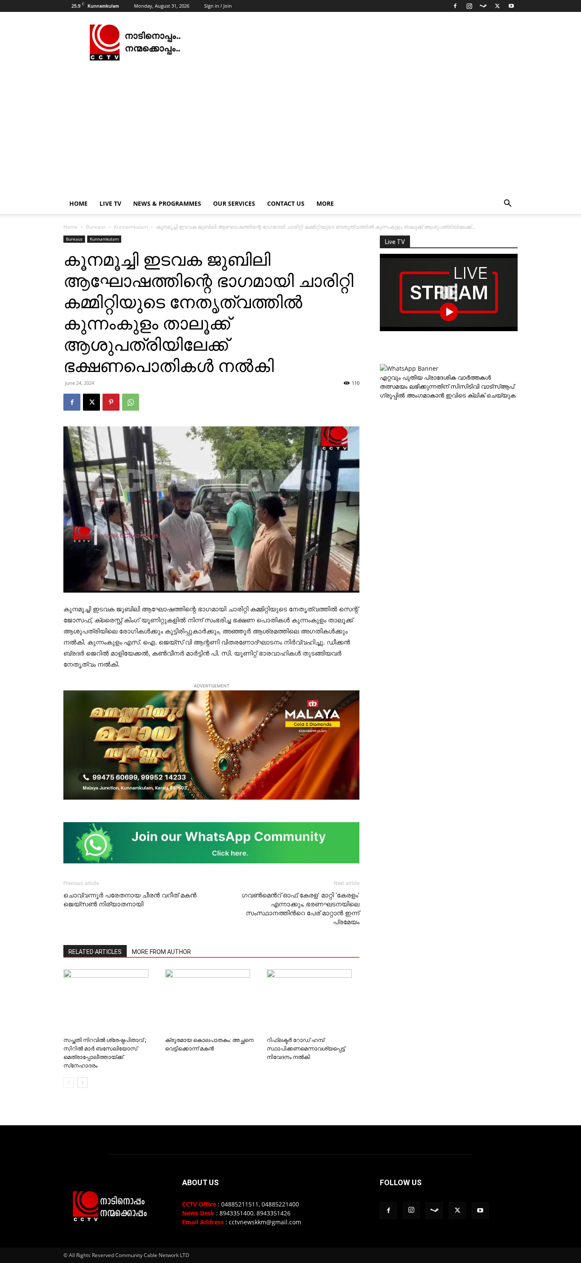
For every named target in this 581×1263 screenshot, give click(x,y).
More (325, 203)
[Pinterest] (111, 402)
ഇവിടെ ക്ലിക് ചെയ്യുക (480, 395)
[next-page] (82, 1082)
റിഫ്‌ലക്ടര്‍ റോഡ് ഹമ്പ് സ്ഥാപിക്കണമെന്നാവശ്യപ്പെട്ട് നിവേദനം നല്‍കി (306, 1048)
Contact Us (286, 203)
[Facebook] (455, 6)
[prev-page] (68, 1082)
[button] (507, 204)
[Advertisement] (290, 129)
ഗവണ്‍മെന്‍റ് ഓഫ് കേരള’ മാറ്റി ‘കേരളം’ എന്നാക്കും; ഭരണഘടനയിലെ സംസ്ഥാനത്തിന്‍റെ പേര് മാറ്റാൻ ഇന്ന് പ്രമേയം (300, 908)
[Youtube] (511, 6)
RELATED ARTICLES (95, 951)
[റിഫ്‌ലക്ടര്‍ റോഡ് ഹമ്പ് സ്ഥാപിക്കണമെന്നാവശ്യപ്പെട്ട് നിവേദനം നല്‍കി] (313, 1001)
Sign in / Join (218, 6)
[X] (497, 6)
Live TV (110, 203)
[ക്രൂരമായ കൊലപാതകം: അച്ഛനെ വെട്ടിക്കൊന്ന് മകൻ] (211, 1001)
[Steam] (483, 6)
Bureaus (96, 226)
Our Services (234, 203)
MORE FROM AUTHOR (161, 951)
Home (78, 203)
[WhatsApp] (130, 402)
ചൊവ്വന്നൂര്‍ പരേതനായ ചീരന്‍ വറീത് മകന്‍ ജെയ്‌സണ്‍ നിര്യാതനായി (130, 899)
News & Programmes (167, 203)
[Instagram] (469, 6)
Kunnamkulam (131, 226)
